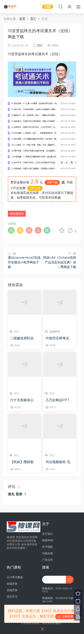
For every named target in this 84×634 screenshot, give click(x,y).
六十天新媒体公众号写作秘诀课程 (23, 401)
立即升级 (35, 188)
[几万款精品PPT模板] (59, 364)
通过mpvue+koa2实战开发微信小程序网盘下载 (24, 262)
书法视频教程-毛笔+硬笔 (59, 462)
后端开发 (12, 590)
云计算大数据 (15, 577)
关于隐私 (47, 547)
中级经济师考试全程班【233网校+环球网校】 (59, 339)
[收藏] (61, 230)
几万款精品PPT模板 (59, 401)
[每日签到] (78, 601)
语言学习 (12, 596)
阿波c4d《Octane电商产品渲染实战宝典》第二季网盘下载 (59, 262)
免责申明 (47, 540)
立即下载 (52, 182)
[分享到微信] (11, 230)
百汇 (40, 45)
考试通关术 (17, 213)
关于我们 (47, 534)
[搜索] (60, 6)
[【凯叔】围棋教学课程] (24, 426)
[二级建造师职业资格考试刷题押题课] (24, 302)
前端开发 (12, 583)
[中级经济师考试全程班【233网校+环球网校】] (59, 302)
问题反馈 (47, 553)
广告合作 (47, 559)
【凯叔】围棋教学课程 (23, 462)
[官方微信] (78, 617)
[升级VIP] (78, 593)
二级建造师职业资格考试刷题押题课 (23, 339)
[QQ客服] (78, 609)
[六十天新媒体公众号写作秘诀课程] (24, 364)
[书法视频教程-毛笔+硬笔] (59, 426)
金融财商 (55, 331)
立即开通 (66, 616)
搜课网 (10, 6)
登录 (19, 494)
